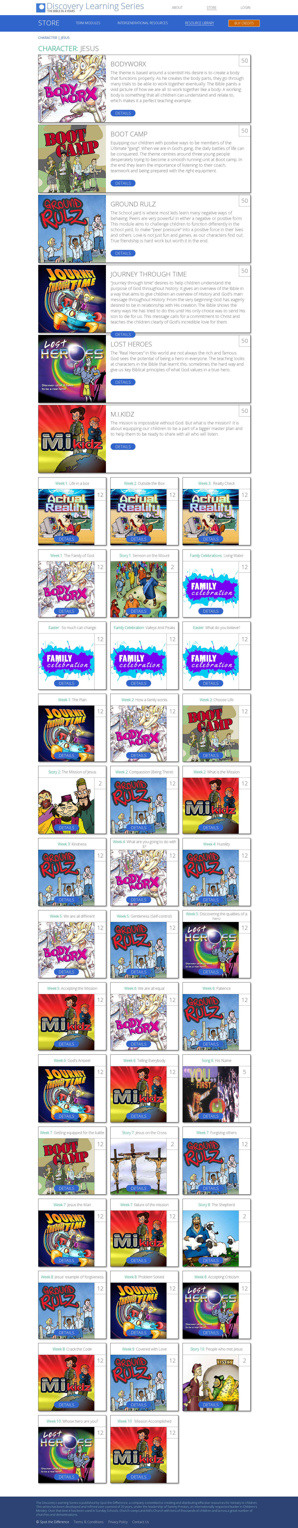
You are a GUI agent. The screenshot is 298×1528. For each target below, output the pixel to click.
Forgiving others (216, 1132)
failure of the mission (144, 1204)
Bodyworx (128, 63)
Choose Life (217, 699)
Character (47, 37)
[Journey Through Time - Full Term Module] (72, 299)
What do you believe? (216, 627)
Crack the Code (72, 1349)
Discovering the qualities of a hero (216, 916)
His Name (216, 1060)
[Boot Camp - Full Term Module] (72, 158)
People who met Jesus (216, 1349)
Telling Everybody (144, 1060)
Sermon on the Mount (144, 555)
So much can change (72, 627)
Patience (217, 988)
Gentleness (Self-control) (144, 916)
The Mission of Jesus (72, 771)
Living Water (217, 555)
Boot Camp (129, 133)
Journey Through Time (149, 273)
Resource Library (199, 23)
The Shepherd (216, 1204)
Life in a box (72, 483)
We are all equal (144, 988)
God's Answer (72, 1060)
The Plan (72, 699)
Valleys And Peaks (144, 627)
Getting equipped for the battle (72, 1132)
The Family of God (72, 555)
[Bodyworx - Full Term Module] (72, 88)
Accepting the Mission (72, 988)
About (177, 8)
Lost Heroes (131, 344)
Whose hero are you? (72, 1421)
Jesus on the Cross (144, 1132)
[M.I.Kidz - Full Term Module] (72, 439)
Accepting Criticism (216, 1276)
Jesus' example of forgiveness (72, 1276)
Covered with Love (144, 1349)
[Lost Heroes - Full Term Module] (72, 369)
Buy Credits (244, 23)
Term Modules (88, 23)
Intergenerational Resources (143, 23)
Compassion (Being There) (144, 771)
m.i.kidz (122, 414)
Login (245, 8)
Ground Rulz (133, 203)
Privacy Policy (118, 1522)
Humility (216, 844)
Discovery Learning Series (95, 7)
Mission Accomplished (144, 1421)
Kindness (72, 844)
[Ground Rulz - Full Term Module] (72, 229)
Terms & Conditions (89, 1522)
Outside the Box (144, 483)
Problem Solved (144, 1276)
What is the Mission (216, 771)
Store (212, 8)
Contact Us (140, 1522)
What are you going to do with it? (144, 844)
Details (123, 113)
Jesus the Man (72, 1204)
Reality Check (216, 483)
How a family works (144, 699)
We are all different (72, 916)
